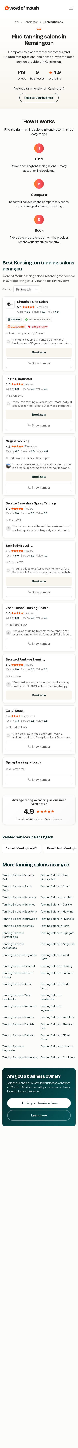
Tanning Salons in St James (18, 904)
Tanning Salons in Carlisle (56, 904)
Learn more (39, 1115)
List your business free (41, 1103)
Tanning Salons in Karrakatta (19, 1057)
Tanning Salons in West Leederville (16, 997)
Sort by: (7, 289)
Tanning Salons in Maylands (19, 955)
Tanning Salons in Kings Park (58, 944)
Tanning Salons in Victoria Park (18, 877)
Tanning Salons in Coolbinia (58, 1057)
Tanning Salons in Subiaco (57, 973)
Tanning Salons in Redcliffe (57, 1017)
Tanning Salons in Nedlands (19, 1006)
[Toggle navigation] (71, 8)
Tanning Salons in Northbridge (13, 935)
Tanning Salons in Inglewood (51, 1008)
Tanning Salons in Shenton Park (57, 1026)
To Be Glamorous (19, 379)
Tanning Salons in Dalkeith (18, 1035)
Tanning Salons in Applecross (13, 946)
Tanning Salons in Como (55, 886)
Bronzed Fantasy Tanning (25, 659)
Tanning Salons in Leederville (51, 997)
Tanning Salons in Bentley (18, 925)
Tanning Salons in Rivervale (57, 918)
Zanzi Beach (15, 711)
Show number (41, 363)
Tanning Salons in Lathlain (57, 897)
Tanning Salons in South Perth (17, 888)
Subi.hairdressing (19, 546)
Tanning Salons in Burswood (19, 918)
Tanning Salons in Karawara (19, 897)
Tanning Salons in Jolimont (57, 1046)
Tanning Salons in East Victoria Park (54, 877)
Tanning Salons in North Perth (55, 986)
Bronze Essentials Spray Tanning (31, 503)
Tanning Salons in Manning (57, 911)
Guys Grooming (18, 441)
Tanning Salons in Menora (18, 1017)
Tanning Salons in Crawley (57, 966)
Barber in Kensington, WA (21, 848)
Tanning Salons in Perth (55, 925)
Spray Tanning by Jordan (24, 762)
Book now (39, 352)
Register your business (39, 97)
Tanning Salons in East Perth (19, 911)
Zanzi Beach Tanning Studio (27, 608)
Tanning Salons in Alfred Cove (55, 1037)
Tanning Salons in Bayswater (13, 1048)
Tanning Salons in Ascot (17, 984)
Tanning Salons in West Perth (55, 957)
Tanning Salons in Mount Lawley (17, 975)
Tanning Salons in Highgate (57, 933)
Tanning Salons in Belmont (18, 966)
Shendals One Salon (32, 302)
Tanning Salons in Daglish (18, 1024)
